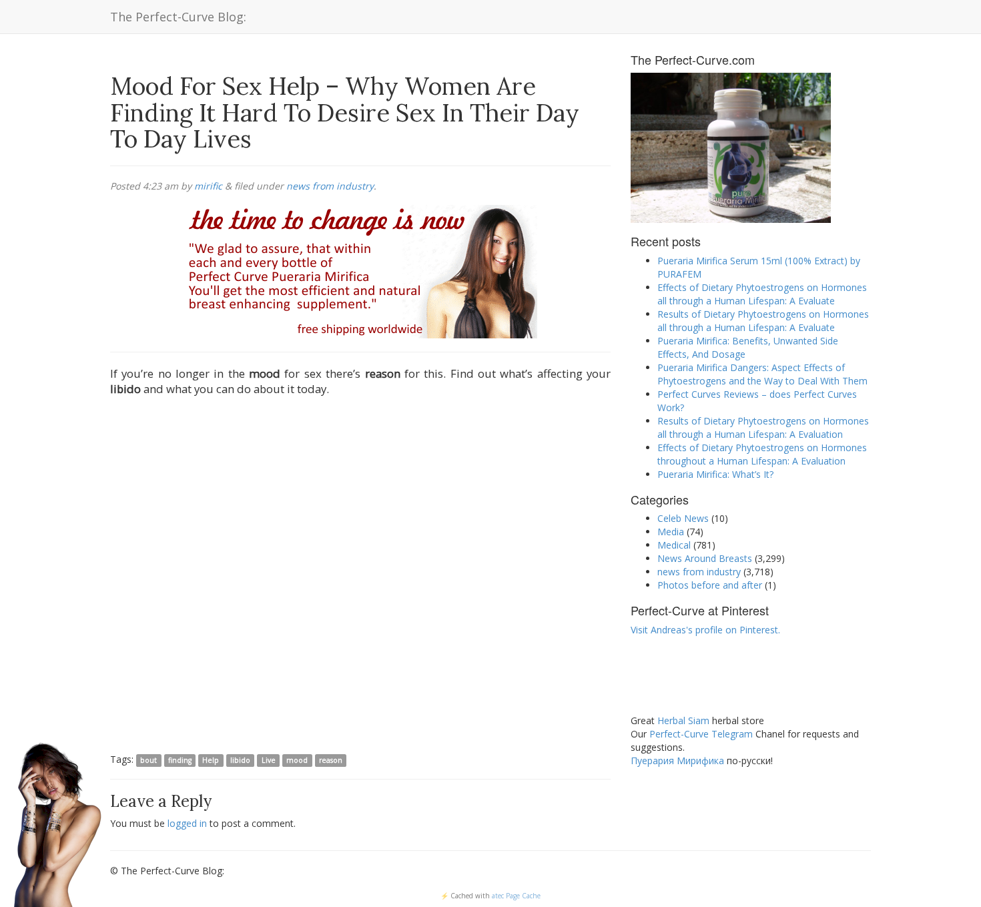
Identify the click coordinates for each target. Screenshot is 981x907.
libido (240, 760)
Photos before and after (709, 585)
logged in (187, 823)
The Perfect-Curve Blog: (178, 17)
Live (269, 760)
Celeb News (683, 518)
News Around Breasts (704, 558)
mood (297, 760)
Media (670, 531)
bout (148, 760)
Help (210, 760)
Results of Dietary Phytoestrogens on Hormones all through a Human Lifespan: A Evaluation (763, 427)
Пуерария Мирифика (677, 760)
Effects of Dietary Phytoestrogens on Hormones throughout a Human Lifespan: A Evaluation (762, 454)
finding (180, 760)
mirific (208, 186)
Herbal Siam (683, 720)
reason (330, 760)
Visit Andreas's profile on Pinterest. (705, 629)
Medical (674, 545)
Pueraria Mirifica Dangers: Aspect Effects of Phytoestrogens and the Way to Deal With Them (762, 374)
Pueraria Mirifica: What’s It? (715, 474)
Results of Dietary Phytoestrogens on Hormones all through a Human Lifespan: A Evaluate (763, 321)
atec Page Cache (516, 895)
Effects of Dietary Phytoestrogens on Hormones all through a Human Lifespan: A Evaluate (762, 294)
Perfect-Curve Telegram (701, 733)
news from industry (330, 186)
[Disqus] (360, 577)
